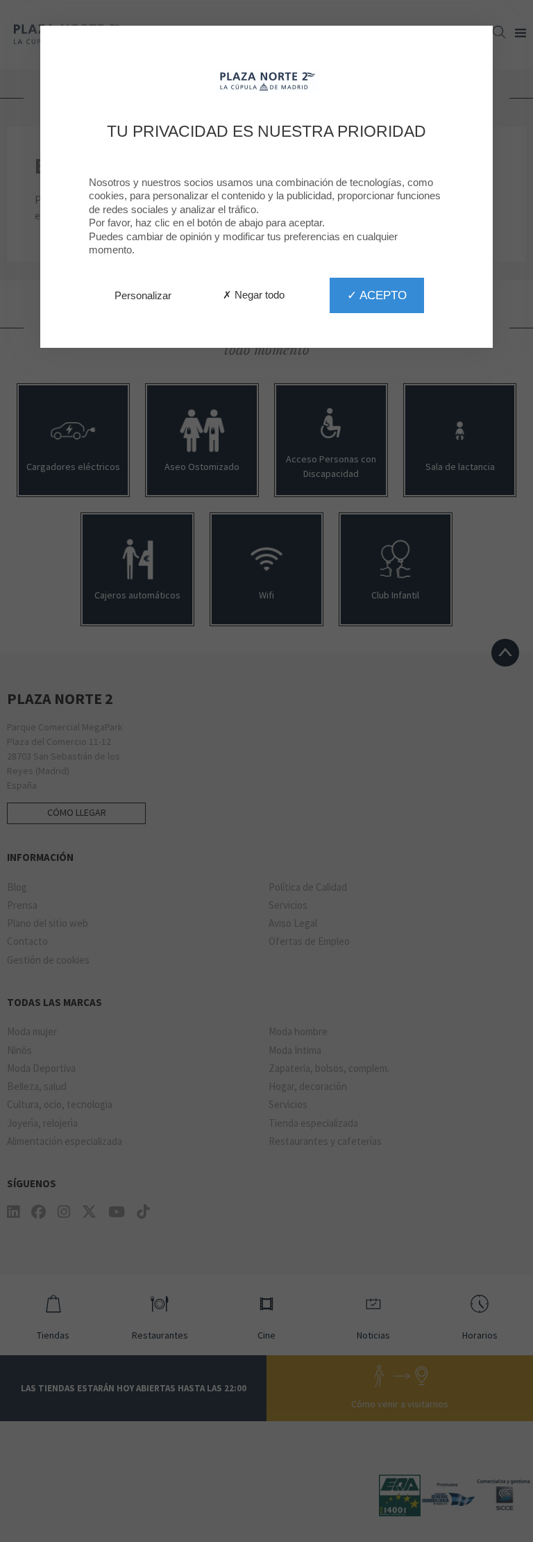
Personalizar (143, 295)
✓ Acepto (377, 295)
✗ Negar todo (254, 295)
